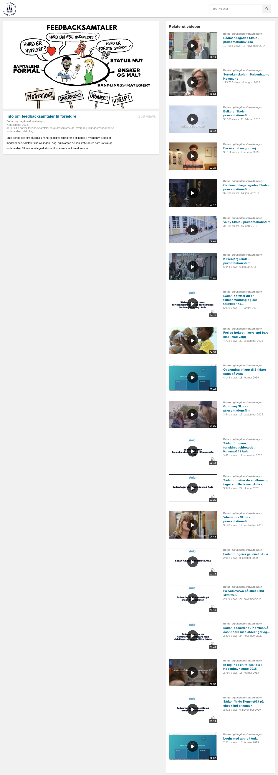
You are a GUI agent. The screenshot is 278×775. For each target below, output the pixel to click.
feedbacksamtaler (38, 128)
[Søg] (267, 9)
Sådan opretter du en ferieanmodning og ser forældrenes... (240, 300)
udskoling (27, 131)
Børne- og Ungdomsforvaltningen (26, 121)
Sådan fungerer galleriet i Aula (245, 554)
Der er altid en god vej (239, 148)
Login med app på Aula (240, 738)
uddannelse (14, 131)
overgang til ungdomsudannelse (95, 128)
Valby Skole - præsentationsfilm (246, 222)
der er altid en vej (17, 128)
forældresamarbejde (62, 128)
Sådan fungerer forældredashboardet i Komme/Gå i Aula (239, 447)
